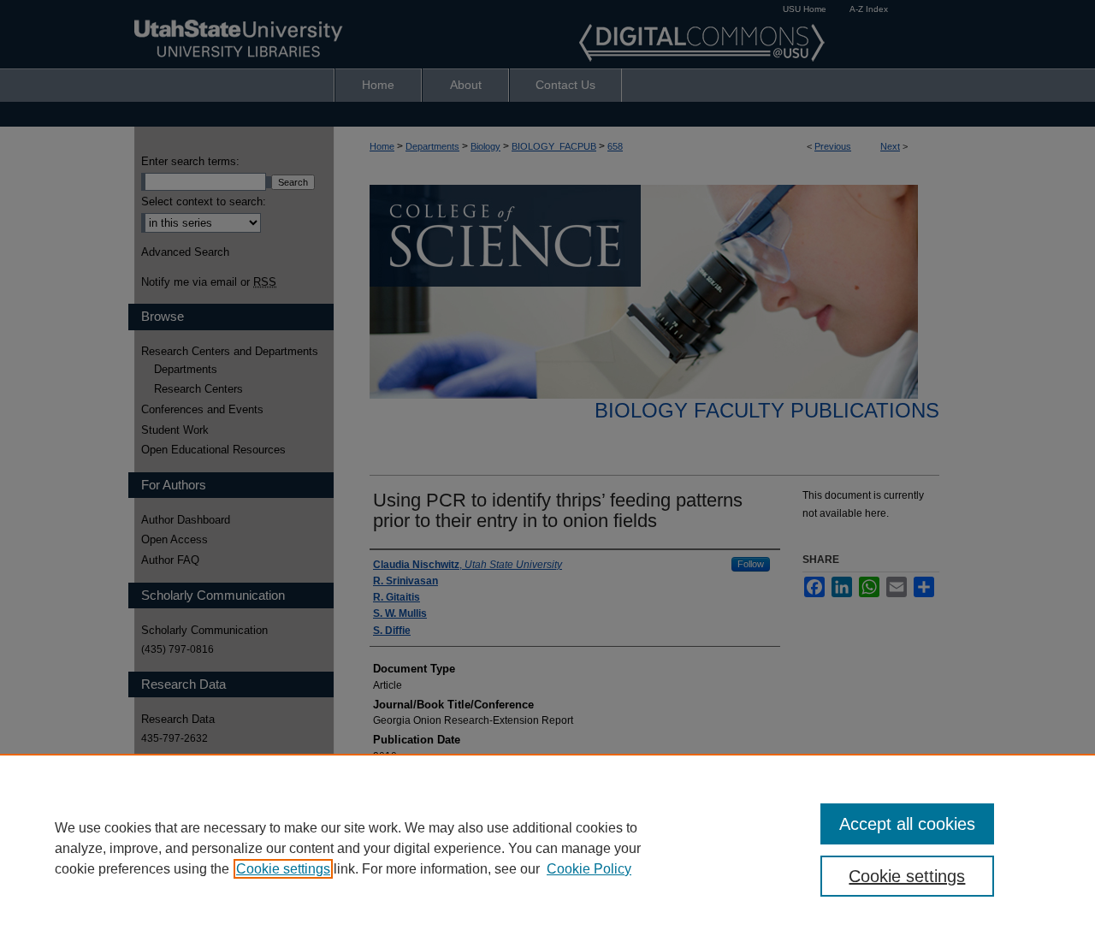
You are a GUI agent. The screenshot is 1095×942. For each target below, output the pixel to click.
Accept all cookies (907, 824)
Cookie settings (283, 869)
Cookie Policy (589, 869)
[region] (547, 848)
